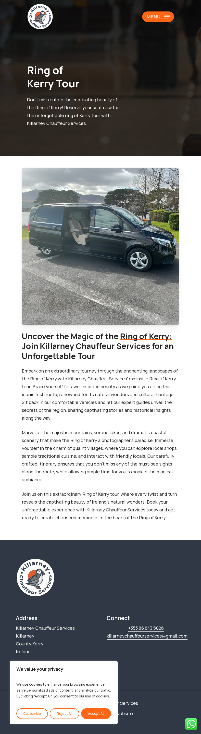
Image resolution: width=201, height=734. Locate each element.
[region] (64, 692)
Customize (32, 713)
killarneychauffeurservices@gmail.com (147, 636)
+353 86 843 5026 (146, 628)
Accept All (96, 713)
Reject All (64, 713)
